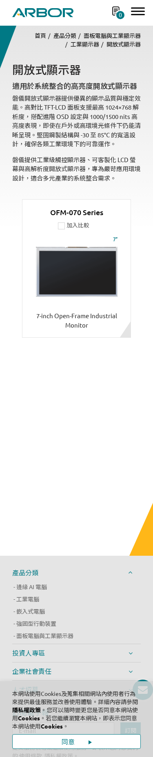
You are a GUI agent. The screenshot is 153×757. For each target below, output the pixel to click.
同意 (69, 742)
